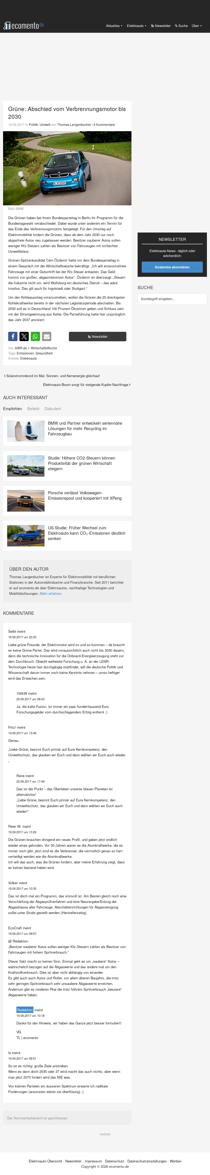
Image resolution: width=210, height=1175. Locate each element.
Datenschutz (114, 1160)
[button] (12, 336)
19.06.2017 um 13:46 (22, 733)
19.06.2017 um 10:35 (22, 888)
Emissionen (25, 353)
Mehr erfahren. (51, 593)
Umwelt (45, 124)
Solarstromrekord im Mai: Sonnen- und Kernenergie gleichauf (53, 375)
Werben (175, 1160)
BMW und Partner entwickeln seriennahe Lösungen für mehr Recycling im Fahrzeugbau (85, 428)
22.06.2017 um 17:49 (30, 781)
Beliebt (33, 408)
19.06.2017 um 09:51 (22, 1058)
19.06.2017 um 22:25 (22, 637)
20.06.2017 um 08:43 (30, 699)
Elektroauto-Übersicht (45, 1160)
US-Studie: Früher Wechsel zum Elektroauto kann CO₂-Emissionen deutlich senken (86, 533)
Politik (33, 124)
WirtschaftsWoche (44, 348)
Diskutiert (53, 408)
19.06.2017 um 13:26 (22, 832)
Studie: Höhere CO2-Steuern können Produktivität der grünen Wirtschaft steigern (81, 463)
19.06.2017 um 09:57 (22, 933)
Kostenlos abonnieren (172, 267)
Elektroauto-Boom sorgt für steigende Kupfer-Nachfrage (85, 384)
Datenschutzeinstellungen (147, 1160)
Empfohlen (12, 408)
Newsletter (99, 336)
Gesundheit (44, 353)
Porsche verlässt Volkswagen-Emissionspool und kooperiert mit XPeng (85, 495)
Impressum (93, 1160)
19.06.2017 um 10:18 (30, 1015)
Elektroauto (28, 358)
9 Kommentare (104, 124)
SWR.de (21, 348)
